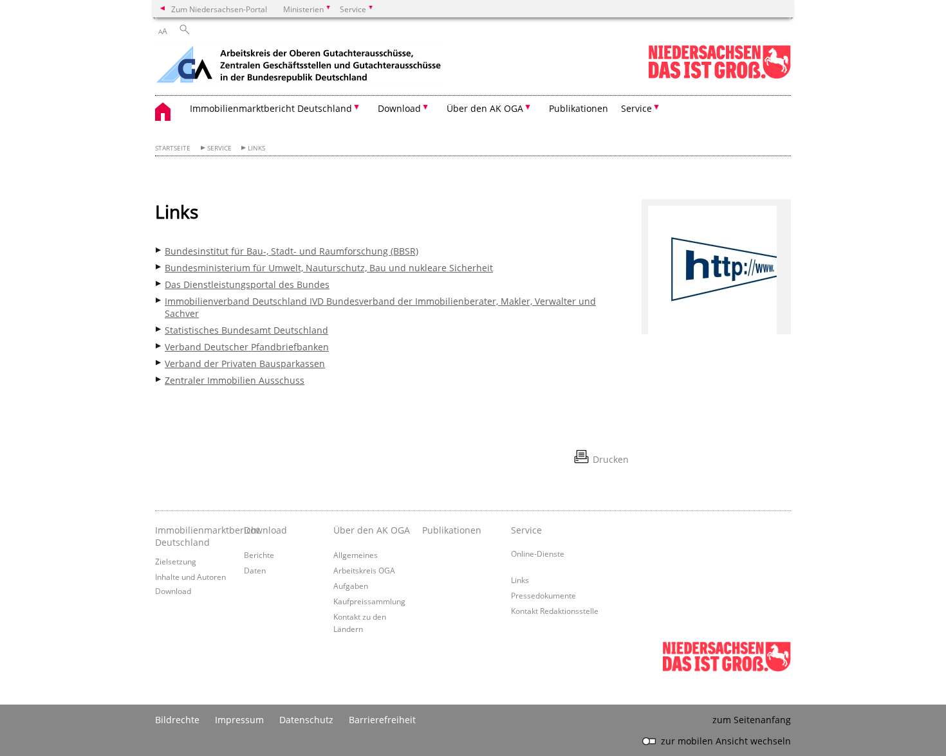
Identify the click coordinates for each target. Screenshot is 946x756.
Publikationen (578, 108)
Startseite (172, 148)
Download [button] (399, 108)
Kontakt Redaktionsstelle (554, 611)
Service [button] (636, 108)
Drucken (611, 459)
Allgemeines (355, 555)
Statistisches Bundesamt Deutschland (246, 330)
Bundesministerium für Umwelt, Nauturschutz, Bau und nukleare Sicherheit (329, 268)
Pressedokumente (543, 595)
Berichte (259, 555)
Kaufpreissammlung (369, 601)
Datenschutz (306, 720)
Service (219, 148)
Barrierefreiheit (382, 720)
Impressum (239, 720)
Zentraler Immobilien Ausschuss (234, 380)
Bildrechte (177, 720)
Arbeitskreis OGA (364, 570)
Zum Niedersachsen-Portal (219, 9)
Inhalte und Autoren (190, 577)
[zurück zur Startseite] (298, 65)
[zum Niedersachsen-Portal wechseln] (719, 76)
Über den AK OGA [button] (485, 108)
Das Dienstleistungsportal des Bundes (247, 284)
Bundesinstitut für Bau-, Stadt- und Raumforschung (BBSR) (291, 251)
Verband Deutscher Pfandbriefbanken (247, 347)
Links (256, 148)
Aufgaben (350, 585)
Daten (255, 570)
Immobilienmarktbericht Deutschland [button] (271, 108)
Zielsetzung (175, 561)
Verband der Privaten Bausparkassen (245, 363)
